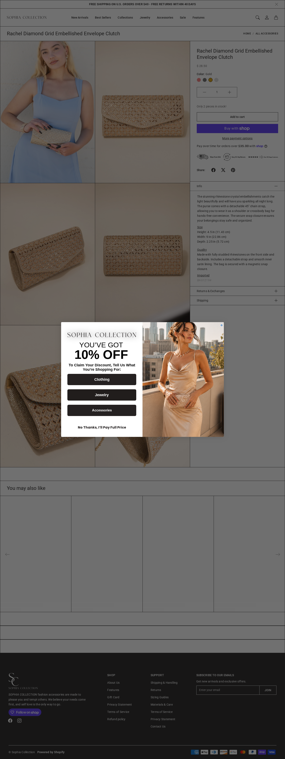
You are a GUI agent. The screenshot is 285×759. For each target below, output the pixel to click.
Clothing (102, 379)
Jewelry (102, 395)
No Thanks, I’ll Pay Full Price (102, 427)
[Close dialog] (221, 325)
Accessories (102, 410)
